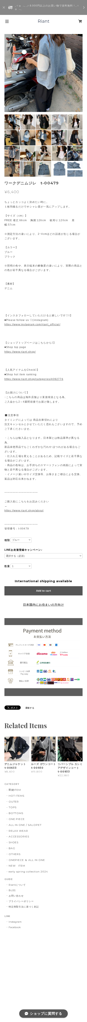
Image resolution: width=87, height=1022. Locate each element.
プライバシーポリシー (21, 901)
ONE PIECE (17, 819)
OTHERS (15, 854)
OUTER (14, 801)
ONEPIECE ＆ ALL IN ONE (27, 860)
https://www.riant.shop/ (20, 351)
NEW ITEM (17, 865)
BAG (12, 848)
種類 (7, 540)
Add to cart (43, 590)
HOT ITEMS (16, 795)
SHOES (14, 842)
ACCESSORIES (19, 836)
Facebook (15, 927)
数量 (7, 566)
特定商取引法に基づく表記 (24, 906)
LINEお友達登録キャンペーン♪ (23, 549)
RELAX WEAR (18, 830)
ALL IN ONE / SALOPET (25, 824)
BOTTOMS (16, 813)
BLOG (12, 890)
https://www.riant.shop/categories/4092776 (33, 379)
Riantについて (17, 884)
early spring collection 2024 (28, 871)
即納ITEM (15, 789)
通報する (30, 708)
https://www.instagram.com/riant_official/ (32, 324)
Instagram (15, 921)
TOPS (13, 807)
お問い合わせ (16, 895)
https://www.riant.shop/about (24, 510)
